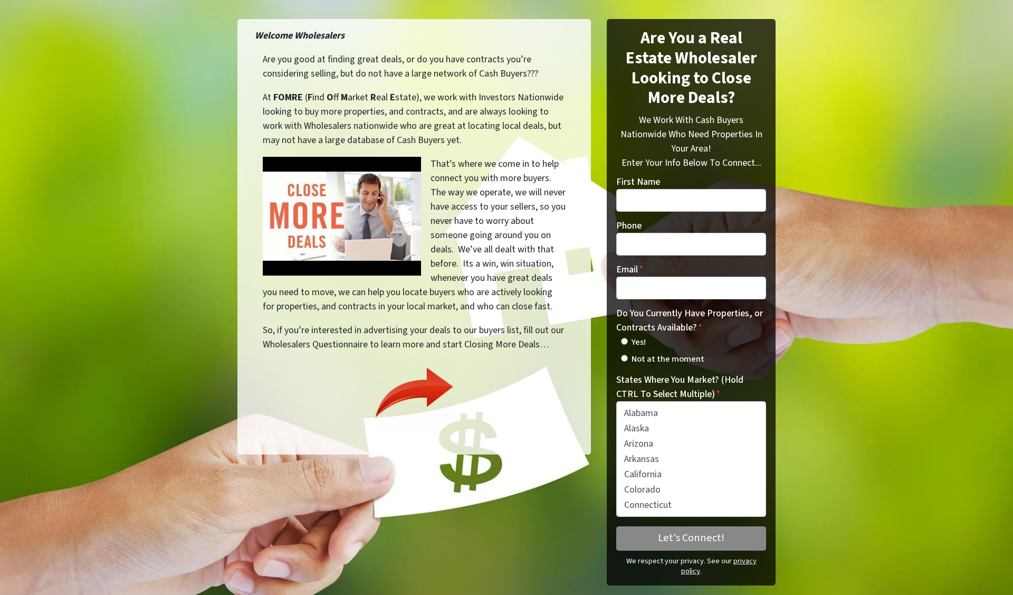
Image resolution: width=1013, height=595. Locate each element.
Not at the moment (668, 359)
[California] (691, 474)
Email (629, 269)
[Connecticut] (691, 505)
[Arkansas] (691, 459)
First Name (638, 181)
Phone (629, 225)
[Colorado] (691, 489)
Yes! (639, 342)
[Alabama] (691, 413)
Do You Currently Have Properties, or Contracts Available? (689, 320)
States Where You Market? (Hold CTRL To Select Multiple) (679, 387)
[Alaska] (691, 428)
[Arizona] (691, 443)
